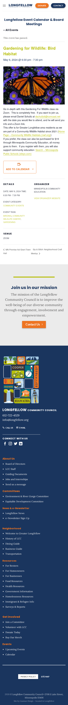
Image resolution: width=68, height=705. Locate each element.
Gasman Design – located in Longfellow (37, 701)
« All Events (10, 30)
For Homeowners (14, 570)
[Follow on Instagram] (10, 444)
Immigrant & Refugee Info (19, 601)
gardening (9, 222)
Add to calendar (17, 169)
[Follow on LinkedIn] (20, 444)
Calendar (10, 654)
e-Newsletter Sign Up (17, 518)
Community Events (13, 205)
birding (7, 215)
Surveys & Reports (15, 606)
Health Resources (14, 586)
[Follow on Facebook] (5, 444)
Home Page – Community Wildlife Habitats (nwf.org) (34, 133)
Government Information (19, 591)
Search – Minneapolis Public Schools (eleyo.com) (30, 151)
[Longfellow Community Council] (20, 5)
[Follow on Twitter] (15, 444)
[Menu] (4, 5)
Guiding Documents (16, 474)
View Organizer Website (47, 198)
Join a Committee (14, 622)
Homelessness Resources (19, 596)
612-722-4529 (10, 415)
